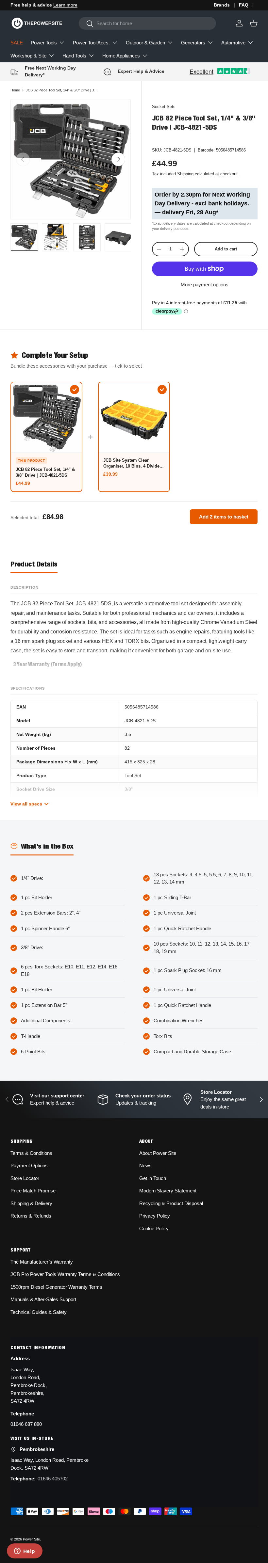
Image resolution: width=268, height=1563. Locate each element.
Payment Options (29, 1165)
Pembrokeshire (37, 1449)
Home (15, 90)
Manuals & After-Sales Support (43, 1299)
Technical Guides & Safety (38, 1312)
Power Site (31, 1539)
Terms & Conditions (31, 1153)
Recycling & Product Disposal (171, 1203)
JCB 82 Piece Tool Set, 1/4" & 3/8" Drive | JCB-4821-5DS (62, 90)
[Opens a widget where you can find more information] (24, 1551)
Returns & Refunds (30, 1216)
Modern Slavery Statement (167, 1190)
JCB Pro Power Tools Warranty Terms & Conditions (65, 1274)
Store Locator (24, 1178)
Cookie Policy (154, 1228)
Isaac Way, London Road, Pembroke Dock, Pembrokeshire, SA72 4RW (28, 1385)
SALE (16, 42)
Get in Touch (152, 1178)
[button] (253, 23)
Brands (222, 5)
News (145, 1165)
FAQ (243, 5)
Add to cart (226, 249)
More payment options (204, 284)
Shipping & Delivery (31, 1203)
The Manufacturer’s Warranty (41, 1262)
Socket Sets (164, 106)
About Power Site (157, 1153)
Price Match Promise (33, 1190)
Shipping (185, 173)
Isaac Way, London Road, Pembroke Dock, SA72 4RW (49, 1464)
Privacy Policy (154, 1216)
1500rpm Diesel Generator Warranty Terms (56, 1287)
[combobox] (147, 23)
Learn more (65, 5)
